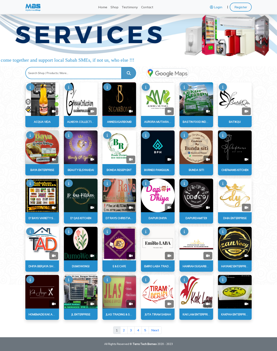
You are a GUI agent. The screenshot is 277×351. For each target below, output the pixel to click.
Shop (114, 7)
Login (217, 7)
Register (240, 7)
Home (102, 7)
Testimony (130, 7)
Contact (147, 7)
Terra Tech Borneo (145, 344)
